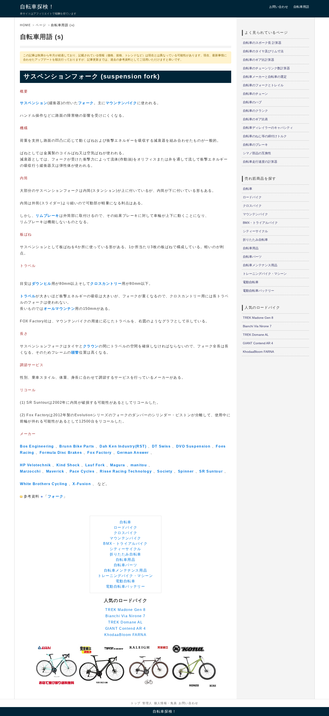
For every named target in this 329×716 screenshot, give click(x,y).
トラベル (28, 296)
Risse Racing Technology (126, 471)
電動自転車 (125, 581)
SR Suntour (211, 471)
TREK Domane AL (125, 622)
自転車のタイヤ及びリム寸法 (263, 51)
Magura (117, 465)
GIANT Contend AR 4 (125, 628)
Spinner (186, 471)
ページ (41, 25)
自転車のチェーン (255, 93)
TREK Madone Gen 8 (125, 610)
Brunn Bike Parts (76, 446)
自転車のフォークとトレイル (263, 85)
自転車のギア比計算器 (258, 59)
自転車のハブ (252, 102)
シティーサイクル (125, 549)
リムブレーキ (47, 216)
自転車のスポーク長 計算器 (262, 42)
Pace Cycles (82, 471)
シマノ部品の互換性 (257, 153)
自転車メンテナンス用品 (125, 570)
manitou (138, 465)
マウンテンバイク (121, 103)
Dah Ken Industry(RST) (123, 446)
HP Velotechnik (35, 465)
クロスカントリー (106, 283)
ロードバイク (125, 527)
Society (164, 471)
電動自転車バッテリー (125, 586)
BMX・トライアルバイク (125, 543)
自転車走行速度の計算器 (260, 161)
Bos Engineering (37, 446)
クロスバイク (125, 533)
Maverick (55, 471)
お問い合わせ (278, 6)
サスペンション (33, 103)
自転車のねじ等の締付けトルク (265, 136)
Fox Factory (99, 452)
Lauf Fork (95, 465)
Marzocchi (30, 471)
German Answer (133, 452)
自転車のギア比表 (255, 119)
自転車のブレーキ (255, 144)
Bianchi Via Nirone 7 (125, 616)
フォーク (86, 103)
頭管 (75, 352)
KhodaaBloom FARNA (125, 635)
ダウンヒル (41, 283)
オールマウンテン (59, 308)
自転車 (125, 522)
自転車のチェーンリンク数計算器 (266, 68)
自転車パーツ (125, 565)
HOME (25, 25)
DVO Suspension (193, 446)
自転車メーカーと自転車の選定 (265, 76)
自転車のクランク (255, 110)
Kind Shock (68, 465)
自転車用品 (125, 560)
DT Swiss (161, 446)
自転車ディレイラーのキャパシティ (268, 127)
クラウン (91, 346)
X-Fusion (82, 484)
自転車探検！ (37, 7)
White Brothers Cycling (43, 484)
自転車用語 (301, 6)
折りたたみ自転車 (125, 554)
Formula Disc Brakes (61, 452)
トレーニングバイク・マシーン (125, 576)
